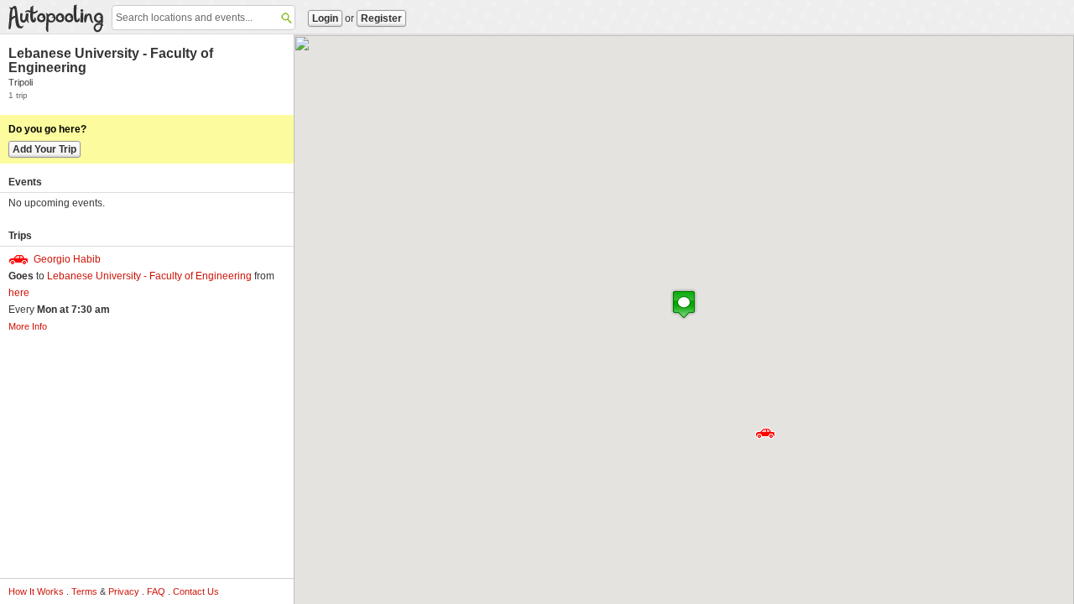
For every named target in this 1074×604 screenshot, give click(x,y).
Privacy (123, 591)
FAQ (156, 591)
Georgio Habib (67, 259)
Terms (84, 591)
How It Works (36, 591)
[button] (765, 433)
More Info (27, 326)
